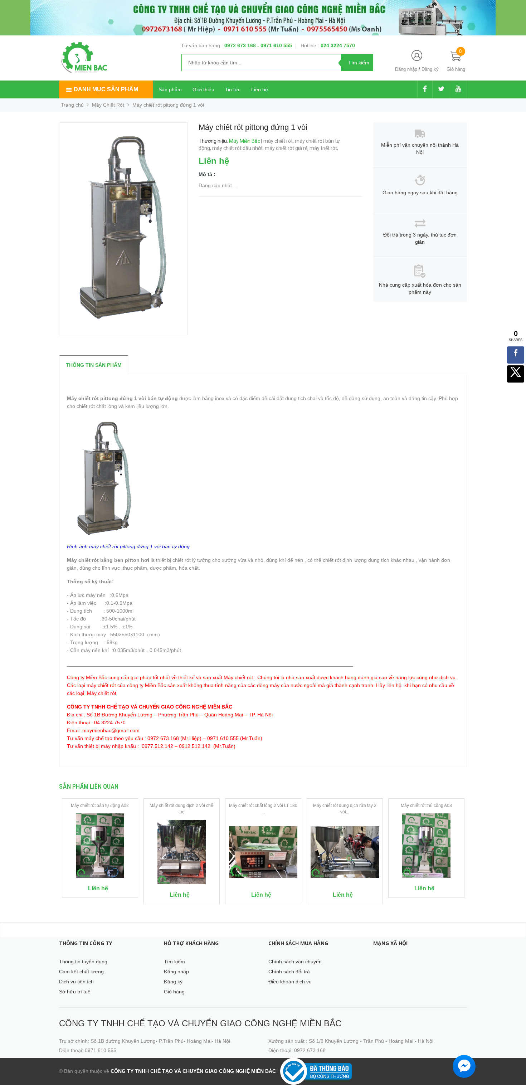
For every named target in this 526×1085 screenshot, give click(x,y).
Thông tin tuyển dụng (83, 961)
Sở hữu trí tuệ (75, 991)
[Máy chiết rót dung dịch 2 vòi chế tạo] (181, 852)
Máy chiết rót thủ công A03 (426, 805)
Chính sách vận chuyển (295, 961)
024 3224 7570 (338, 45)
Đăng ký (430, 69)
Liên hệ (259, 89)
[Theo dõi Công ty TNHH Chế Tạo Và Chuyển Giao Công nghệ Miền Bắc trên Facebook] (425, 89)
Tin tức (232, 89)
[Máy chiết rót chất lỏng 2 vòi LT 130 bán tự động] (263, 852)
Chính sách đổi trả (289, 971)
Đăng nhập (406, 69)
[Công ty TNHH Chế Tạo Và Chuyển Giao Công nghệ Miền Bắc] (83, 57)
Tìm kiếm (174, 961)
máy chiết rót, (279, 141)
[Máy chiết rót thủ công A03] (426, 845)
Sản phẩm (170, 89)
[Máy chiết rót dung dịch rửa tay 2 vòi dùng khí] (345, 852)
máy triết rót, (324, 148)
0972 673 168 (240, 45)
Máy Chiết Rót (108, 105)
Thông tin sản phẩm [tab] (94, 365)
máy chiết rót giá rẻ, (287, 148)
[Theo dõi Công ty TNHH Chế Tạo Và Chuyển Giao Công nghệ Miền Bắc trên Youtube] (458, 89)
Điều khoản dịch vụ (290, 981)
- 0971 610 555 (274, 45)
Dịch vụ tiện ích (76, 981)
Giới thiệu (203, 89)
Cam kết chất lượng (81, 971)
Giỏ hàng (174, 991)
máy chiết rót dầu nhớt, (238, 148)
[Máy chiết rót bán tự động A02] (100, 845)
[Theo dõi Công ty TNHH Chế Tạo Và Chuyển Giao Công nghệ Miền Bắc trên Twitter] (441, 89)
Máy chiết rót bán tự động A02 (100, 805)
